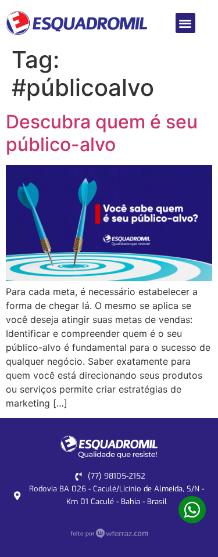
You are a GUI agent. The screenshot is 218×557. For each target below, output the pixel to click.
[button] (186, 23)
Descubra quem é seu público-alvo (102, 132)
